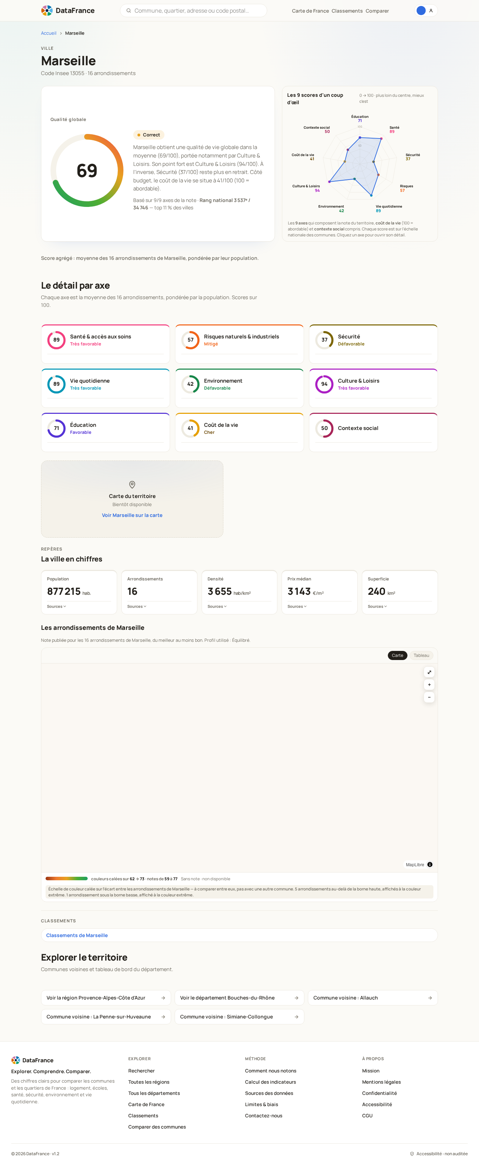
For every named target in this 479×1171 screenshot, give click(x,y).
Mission (370, 1071)
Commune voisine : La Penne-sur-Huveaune (99, 1016)
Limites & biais (261, 1104)
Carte (397, 655)
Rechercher (141, 1071)
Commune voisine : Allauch (345, 997)
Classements (347, 10)
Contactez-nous (263, 1115)
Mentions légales (381, 1082)
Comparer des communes (157, 1127)
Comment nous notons (270, 1071)
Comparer (377, 10)
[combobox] (198, 10)
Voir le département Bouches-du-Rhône (227, 997)
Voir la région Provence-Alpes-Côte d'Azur (96, 997)
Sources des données (269, 1093)
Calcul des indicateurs (270, 1082)
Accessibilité (377, 1104)
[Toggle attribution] (430, 864)
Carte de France (146, 1104)
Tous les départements (154, 1093)
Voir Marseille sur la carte (132, 515)
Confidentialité (379, 1093)
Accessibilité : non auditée (442, 1154)
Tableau (421, 655)
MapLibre (415, 864)
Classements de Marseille (77, 935)
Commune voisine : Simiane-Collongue (226, 1016)
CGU (367, 1115)
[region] (239, 768)
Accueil (48, 33)
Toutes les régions (148, 1082)
